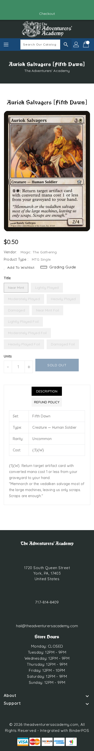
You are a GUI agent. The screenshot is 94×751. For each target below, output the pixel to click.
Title (7, 278)
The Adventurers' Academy (47, 70)
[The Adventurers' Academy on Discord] (52, 6)
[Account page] (76, 44)
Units (8, 356)
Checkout (47, 13)
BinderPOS (79, 730)
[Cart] (86, 44)
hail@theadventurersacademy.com (47, 625)
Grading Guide (62, 267)
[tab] (47, 391)
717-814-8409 (47, 602)
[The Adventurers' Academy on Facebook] (42, 6)
